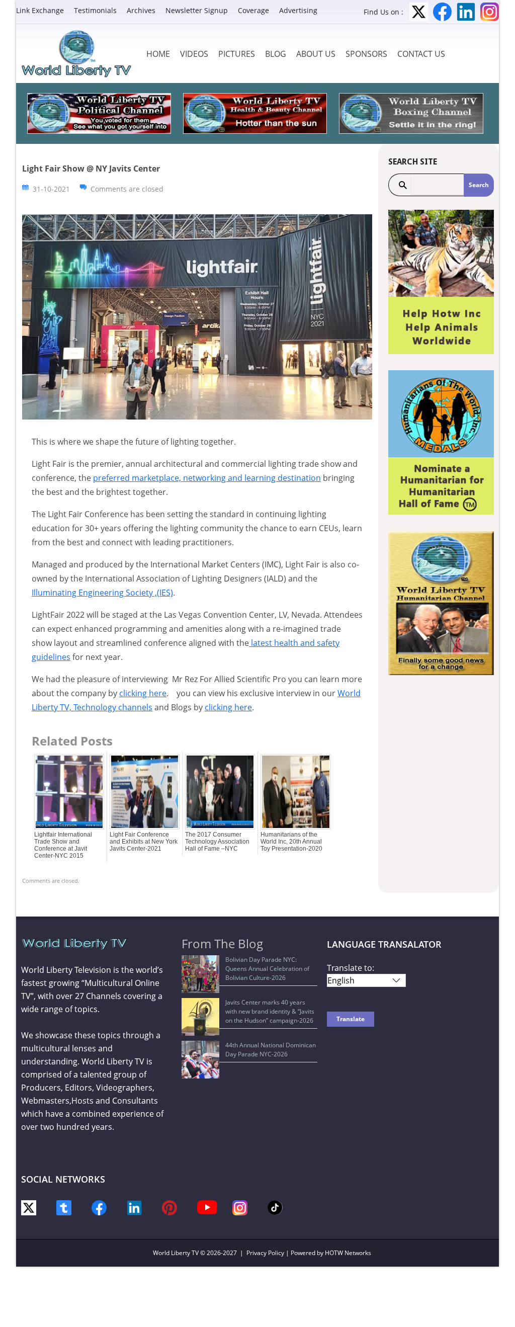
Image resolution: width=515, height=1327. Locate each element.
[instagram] (239, 1207)
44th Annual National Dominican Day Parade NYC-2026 (270, 1049)
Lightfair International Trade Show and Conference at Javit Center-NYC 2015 (63, 845)
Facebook (442, 12)
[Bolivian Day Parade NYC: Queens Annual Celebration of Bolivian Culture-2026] (200, 974)
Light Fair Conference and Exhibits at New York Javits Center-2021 (144, 841)
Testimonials (95, 10)
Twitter (418, 12)
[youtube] (207, 1206)
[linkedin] (134, 1207)
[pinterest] (169, 1207)
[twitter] (28, 1207)
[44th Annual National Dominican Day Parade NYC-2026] (200, 1060)
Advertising (298, 10)
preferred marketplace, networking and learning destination (207, 477)
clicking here (142, 693)
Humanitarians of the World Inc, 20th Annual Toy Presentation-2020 (291, 841)
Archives (141, 10)
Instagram (489, 12)
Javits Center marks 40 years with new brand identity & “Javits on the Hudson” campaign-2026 (269, 1011)
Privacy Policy (265, 1253)
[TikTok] (275, 1207)
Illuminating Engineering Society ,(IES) (102, 592)
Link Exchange (40, 10)
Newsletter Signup (196, 10)
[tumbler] (63, 1207)
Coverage (253, 10)
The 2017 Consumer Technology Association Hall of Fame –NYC (217, 841)
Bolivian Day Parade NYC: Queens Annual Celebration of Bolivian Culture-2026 (267, 968)
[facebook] (99, 1207)
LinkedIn (466, 12)
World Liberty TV (176, 1253)
